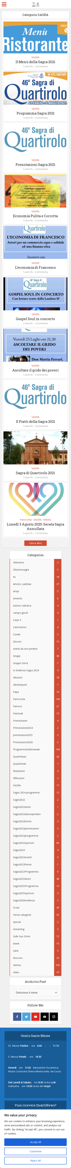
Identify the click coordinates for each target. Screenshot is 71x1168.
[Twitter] (26, 1017)
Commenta (41, 66)
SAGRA (35, 57)
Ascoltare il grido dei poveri (35, 370)
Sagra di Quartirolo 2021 (35, 473)
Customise (36, 1151)
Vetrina (47, 519)
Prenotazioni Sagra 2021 (35, 164)
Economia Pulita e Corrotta (35, 216)
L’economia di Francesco (35, 267)
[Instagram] (54, 1017)
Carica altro (35, 543)
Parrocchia (26, 519)
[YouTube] (35, 1017)
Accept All (35, 1142)
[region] (35, 1138)
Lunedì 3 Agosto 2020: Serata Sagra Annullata (35, 526)
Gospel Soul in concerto (35, 319)
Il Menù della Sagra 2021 (35, 62)
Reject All (35, 1160)
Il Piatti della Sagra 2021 (35, 421)
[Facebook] (17, 1017)
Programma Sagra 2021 (35, 113)
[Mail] (44, 1017)
